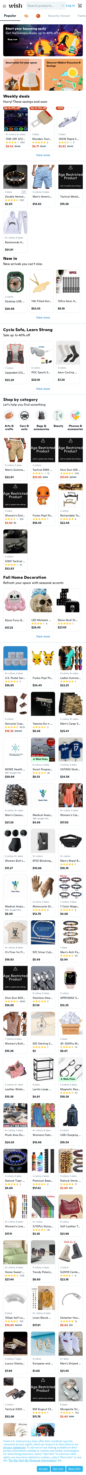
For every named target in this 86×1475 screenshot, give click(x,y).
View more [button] (43, 155)
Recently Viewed (59, 15)
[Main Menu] (4, 6)
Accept (43, 1469)
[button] (63, 6)
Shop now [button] (12, 39)
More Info (74, 1469)
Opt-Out (58, 1469)
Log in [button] (70, 5)
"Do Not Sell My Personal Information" (32, 1460)
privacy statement (14, 1447)
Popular (10, 16)
